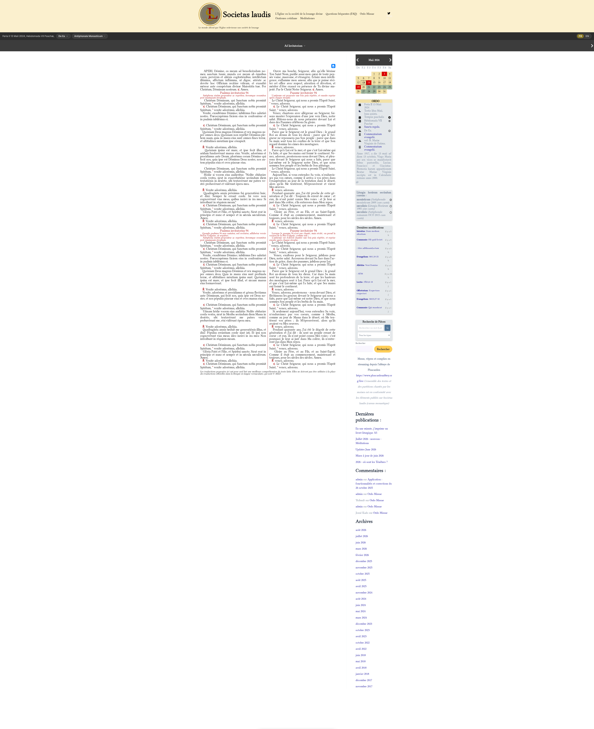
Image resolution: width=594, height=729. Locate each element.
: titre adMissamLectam (368, 248)
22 (374, 87)
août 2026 (361, 529)
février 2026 (362, 555)
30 (379, 91)
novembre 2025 (364, 567)
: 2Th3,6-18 (365, 282)
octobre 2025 (363, 573)
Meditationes (307, 18)
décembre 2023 (364, 623)
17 (384, 82)
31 (384, 91)
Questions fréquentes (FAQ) (341, 13)
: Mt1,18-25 (368, 256)
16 (379, 82)
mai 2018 (361, 661)
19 (358, 87)
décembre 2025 (364, 561)
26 (358, 91)
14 (369, 82)
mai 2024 (361, 611)
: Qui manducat (369, 307)
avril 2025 (361, 586)
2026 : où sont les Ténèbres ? (372, 461)
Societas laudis (247, 14)
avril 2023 (361, 636)
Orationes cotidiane (286, 18)
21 (369, 87)
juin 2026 (361, 542)
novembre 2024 (364, 592)
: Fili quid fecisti (369, 239)
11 (389, 78)
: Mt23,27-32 (368, 299)
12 (358, 82)
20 (363, 87)
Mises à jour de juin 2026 (370, 455)
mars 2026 (361, 548)
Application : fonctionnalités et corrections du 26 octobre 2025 (374, 483)
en (587, 36)
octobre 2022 (363, 642)
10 (384, 78)
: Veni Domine (367, 265)
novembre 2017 (364, 686)
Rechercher (360, 343)
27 (363, 91)
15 (374, 82)
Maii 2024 (374, 60)
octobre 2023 (363, 630)
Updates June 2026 (366, 449)
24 (384, 87)
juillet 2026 (362, 536)
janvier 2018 (362, 673)
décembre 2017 (364, 680)
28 (369, 91)
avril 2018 (361, 667)
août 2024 (361, 598)
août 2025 (361, 580)
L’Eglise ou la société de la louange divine (299, 13)
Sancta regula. (372, 126)
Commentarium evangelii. (373, 135)
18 (389, 82)
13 (363, 82)
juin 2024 (361, 605)
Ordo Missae (367, 13)
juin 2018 (361, 655)
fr (580, 36)
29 (374, 91)
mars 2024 (361, 617)
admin (359, 479)
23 (379, 87)
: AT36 (360, 273)
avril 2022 (361, 648)
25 (389, 87)
